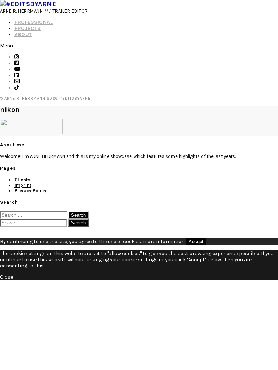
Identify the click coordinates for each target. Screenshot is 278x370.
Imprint (22, 185)
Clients (22, 179)
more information (164, 241)
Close (6, 277)
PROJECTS (27, 28)
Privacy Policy (30, 190)
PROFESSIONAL (33, 22)
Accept (196, 241)
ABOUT (23, 34)
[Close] (2, 230)
